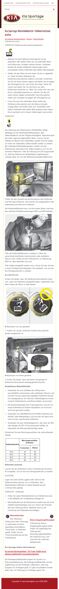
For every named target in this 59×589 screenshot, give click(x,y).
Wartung (29, 39)
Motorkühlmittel (38, 39)
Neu (52, 3)
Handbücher (8, 3)
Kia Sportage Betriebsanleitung (15, 39)
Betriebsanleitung (23, 3)
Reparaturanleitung (41, 3)
